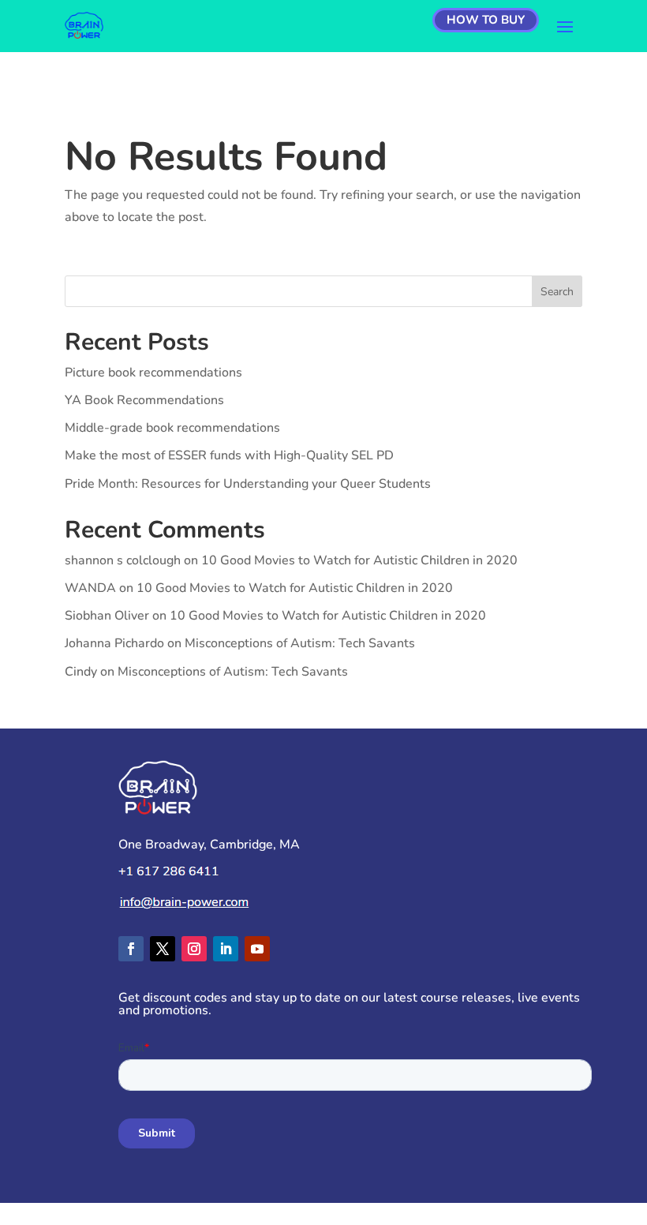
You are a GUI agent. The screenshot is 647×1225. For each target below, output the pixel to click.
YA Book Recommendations (144, 400)
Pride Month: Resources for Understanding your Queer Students (248, 484)
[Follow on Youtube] (257, 948)
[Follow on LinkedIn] (225, 948)
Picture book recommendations (153, 372)
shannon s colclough (123, 560)
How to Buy (486, 20)
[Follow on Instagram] (194, 948)
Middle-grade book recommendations (172, 427)
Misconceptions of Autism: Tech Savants (300, 643)
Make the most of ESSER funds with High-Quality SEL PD (229, 455)
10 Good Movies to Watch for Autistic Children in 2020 (359, 560)
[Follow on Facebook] (131, 948)
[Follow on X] (162, 948)
